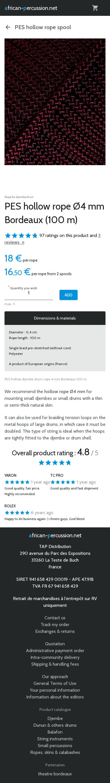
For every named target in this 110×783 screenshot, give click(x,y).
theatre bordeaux (55, 773)
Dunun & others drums (55, 725)
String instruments (55, 738)
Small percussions (55, 745)
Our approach (55, 676)
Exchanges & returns (55, 631)
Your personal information (55, 690)
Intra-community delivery (55, 657)
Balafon (55, 732)
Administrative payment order (55, 650)
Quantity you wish (22, 287)
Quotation (55, 643)
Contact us (55, 617)
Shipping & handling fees (55, 664)
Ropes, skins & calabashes (55, 752)
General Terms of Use (55, 683)
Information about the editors (55, 697)
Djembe (55, 718)
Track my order (55, 624)
